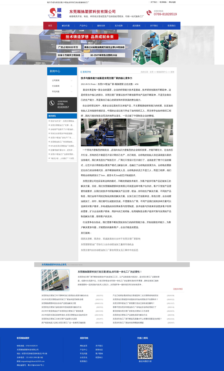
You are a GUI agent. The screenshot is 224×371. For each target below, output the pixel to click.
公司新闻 (55, 80)
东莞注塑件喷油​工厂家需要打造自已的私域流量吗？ (134, 303)
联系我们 (172, 26)
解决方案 (66, 26)
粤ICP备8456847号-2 (36, 365)
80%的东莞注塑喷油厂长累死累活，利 (66, 146)
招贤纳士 (99, 357)
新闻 (172, 72)
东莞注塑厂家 (111, 95)
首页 (50, 26)
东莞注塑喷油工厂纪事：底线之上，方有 (67, 125)
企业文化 (83, 357)
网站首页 (83, 346)
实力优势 (119, 26)
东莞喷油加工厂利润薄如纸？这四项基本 (67, 142)
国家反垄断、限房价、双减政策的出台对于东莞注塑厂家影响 (110, 239)
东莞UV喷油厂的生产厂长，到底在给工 (66, 138)
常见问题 (55, 92)
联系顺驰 (163, 2)
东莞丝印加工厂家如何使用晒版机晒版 (128, 323)
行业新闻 (55, 86)
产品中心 (83, 26)
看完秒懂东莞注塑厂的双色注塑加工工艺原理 (131, 311)
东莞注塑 (87, 181)
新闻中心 (55, 71)
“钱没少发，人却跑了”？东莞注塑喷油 (66, 158)
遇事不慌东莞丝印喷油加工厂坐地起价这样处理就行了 (134, 307)
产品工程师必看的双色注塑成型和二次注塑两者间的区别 (135, 295)
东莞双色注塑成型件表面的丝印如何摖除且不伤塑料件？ (135, 299)
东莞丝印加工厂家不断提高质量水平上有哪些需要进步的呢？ (137, 319)
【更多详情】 (178, 289)
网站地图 (172, 2)
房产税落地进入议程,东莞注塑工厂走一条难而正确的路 (63, 323)
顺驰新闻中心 (162, 72)
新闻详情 (87, 72)
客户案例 (99, 354)
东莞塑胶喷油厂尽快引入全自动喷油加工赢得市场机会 (107, 244)
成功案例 (136, 26)
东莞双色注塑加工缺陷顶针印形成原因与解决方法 (61, 307)
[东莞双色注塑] (54, 280)
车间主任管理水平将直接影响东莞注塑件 (67, 134)
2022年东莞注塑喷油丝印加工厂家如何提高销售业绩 (62, 299)
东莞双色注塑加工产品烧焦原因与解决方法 (130, 315)
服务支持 (101, 26)
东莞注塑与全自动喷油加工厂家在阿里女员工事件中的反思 (109, 250)
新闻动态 (99, 350)
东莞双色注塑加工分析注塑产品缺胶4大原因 (59, 319)
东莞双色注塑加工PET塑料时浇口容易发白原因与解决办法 (64, 295)
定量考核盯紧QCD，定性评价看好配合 (66, 150)
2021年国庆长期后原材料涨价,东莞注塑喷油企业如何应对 (64, 315)
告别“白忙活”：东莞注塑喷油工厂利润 (66, 121)
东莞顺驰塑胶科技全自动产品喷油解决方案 (58, 303)
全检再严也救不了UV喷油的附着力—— (66, 129)
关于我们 (153, 2)
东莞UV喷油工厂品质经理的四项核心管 (66, 154)
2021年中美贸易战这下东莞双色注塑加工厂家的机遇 (62, 311)
